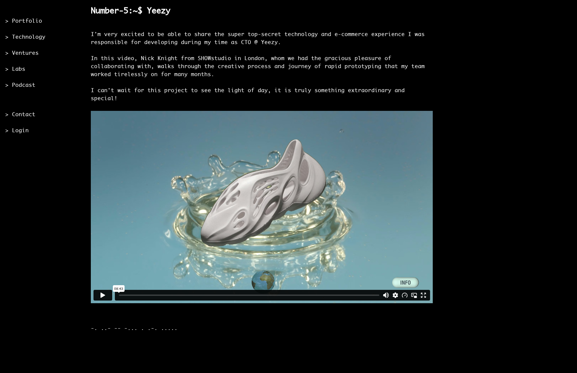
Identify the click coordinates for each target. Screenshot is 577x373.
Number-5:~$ (116, 11)
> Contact (20, 115)
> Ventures (22, 53)
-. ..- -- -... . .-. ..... (134, 328)
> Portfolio (23, 21)
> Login (17, 131)
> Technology (25, 37)
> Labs (15, 69)
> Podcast (20, 85)
